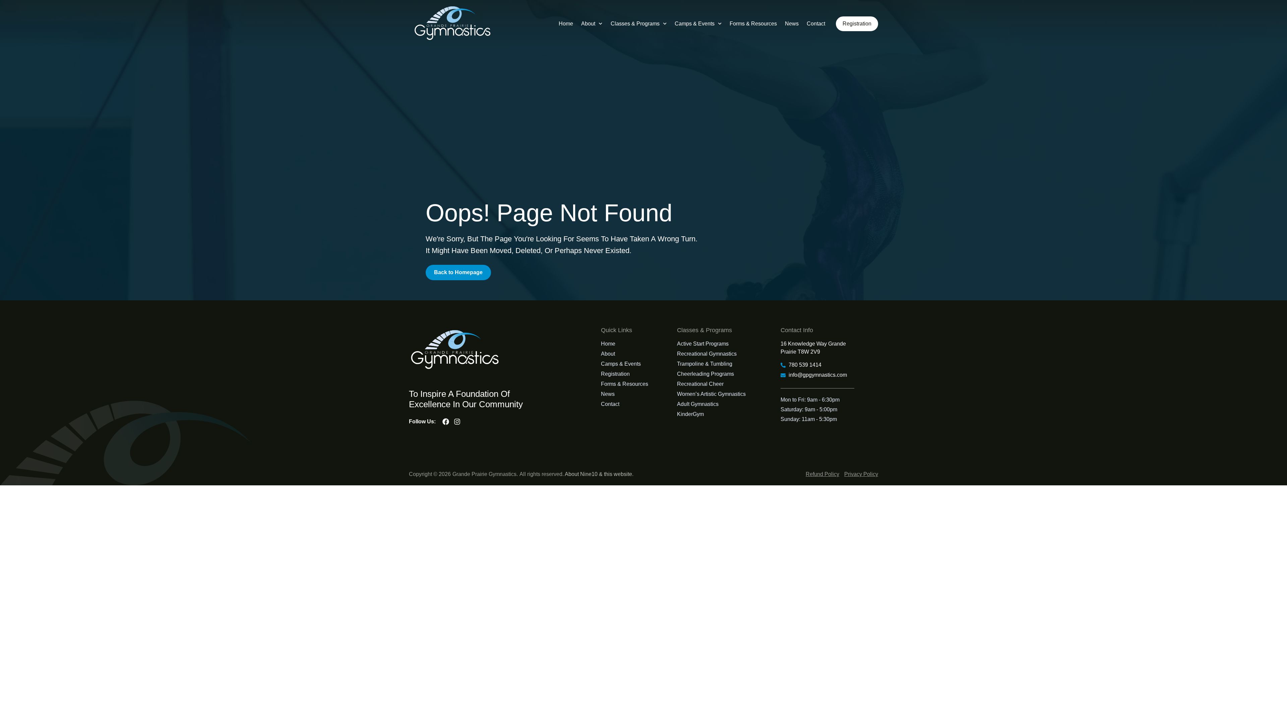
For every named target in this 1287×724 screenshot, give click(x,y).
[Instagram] (457, 421)
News (792, 23)
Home (566, 23)
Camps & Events (695, 23)
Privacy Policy (861, 474)
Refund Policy (822, 474)
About (588, 23)
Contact (816, 23)
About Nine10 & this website (598, 474)
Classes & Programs (635, 23)
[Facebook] (445, 421)
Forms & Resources (753, 23)
